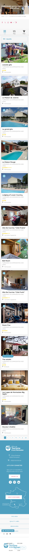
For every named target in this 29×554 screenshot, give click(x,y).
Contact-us (14, 476)
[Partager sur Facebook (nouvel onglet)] (2, 23)
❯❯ (26, 437)
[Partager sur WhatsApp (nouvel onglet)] (8, 23)
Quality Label (14, 521)
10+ (16, 437)
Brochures (14, 526)
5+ (12, 437)
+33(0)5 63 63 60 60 (15, 460)
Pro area (14, 516)
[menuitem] (9, 542)
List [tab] (5, 33)
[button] (15, 547)
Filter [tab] (24, 33)
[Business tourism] (10, 534)
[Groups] (7, 534)
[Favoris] (21, 547)
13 (19, 437)
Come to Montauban (14, 497)
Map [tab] (14, 33)
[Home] (4, 534)
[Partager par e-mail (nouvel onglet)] (11, 23)
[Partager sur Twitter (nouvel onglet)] (5, 23)
